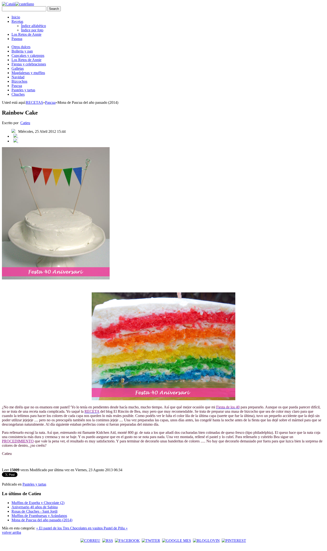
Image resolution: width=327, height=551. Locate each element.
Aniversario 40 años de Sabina (34, 507)
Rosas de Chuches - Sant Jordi (34, 511)
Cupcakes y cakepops (27, 55)
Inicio (15, 17)
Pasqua (16, 39)
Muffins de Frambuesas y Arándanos (39, 516)
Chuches (18, 94)
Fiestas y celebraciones (28, 64)
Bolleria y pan (22, 51)
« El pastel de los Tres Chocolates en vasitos (70, 528)
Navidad (17, 77)
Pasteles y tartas (23, 90)
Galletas (17, 68)
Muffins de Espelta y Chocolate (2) (37, 503)
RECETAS (34, 102)
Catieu (25, 123)
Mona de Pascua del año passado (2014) (41, 520)
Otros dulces (20, 47)
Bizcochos (19, 81)
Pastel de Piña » (116, 528)
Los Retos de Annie (26, 34)
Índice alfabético (33, 26)
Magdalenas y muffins (28, 73)
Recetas (17, 21)
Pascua (16, 86)
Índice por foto (32, 30)
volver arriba (11, 532)
